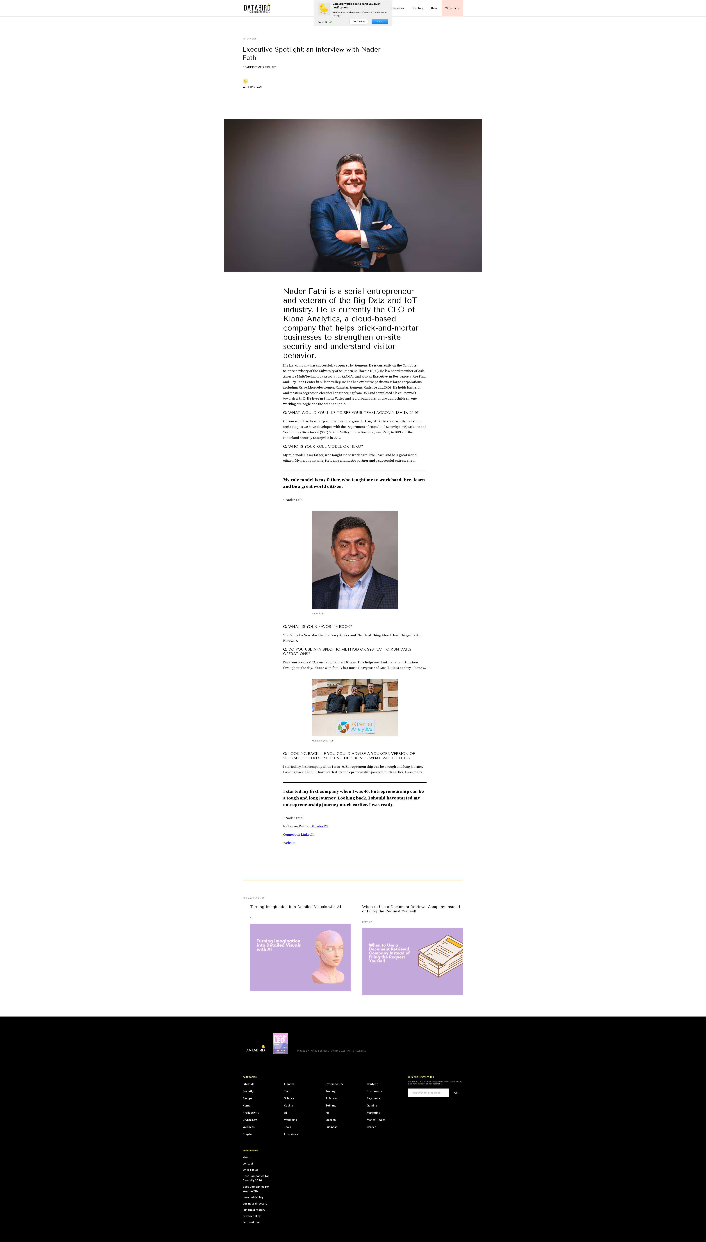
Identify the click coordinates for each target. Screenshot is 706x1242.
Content (372, 1084)
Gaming (372, 1105)
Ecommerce (375, 1091)
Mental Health (376, 1119)
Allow (380, 21)
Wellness (249, 1127)
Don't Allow (358, 21)
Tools (287, 1127)
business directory (255, 1203)
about (247, 1157)
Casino (288, 1105)
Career (371, 1127)
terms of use (251, 1222)
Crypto (247, 1134)
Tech (287, 1091)
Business (331, 1127)
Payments (373, 1098)
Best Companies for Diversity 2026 (256, 1178)
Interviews (291, 1134)
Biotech (330, 1119)
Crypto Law (250, 1119)
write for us (250, 1169)
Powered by (323, 22)
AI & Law (331, 1098)
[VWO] (332, 22)
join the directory (254, 1209)
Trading (330, 1091)
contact (248, 1163)
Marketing (373, 1112)
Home (246, 1105)
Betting (330, 1105)
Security (248, 1091)
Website (289, 843)
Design (247, 1098)
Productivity (251, 1112)
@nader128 (319, 826)
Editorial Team (252, 87)
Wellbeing (290, 1119)
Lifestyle (248, 1084)
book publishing (253, 1197)
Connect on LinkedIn (299, 835)
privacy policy (252, 1216)
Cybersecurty (334, 1084)
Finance (289, 1084)
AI (251, 918)
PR (327, 1112)
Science (289, 1098)
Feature (367, 922)
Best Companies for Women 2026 (256, 1189)
